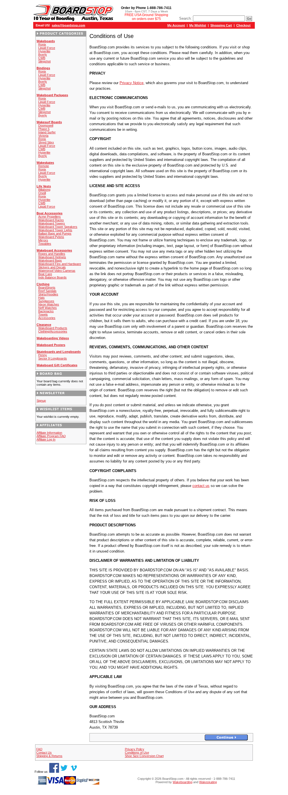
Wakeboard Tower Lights (55, 230)
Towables (44, 243)
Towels (43, 314)
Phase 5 (44, 129)
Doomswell (45, 125)
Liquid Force (46, 48)
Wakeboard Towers (51, 223)
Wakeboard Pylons (51, 237)
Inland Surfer (47, 132)
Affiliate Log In (46, 439)
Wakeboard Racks (51, 220)
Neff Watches (47, 307)
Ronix (42, 44)
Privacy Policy (134, 749)
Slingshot (44, 61)
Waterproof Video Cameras (56, 270)
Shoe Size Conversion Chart (144, 756)
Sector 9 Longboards (52, 358)
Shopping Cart (221, 25)
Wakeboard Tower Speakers (57, 226)
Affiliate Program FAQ (51, 436)
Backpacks (46, 311)
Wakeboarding (182, 782)
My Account (176, 25)
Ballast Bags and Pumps (54, 233)
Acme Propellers (49, 216)
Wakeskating (208, 782)
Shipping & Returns (49, 756)
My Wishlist (197, 25)
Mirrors (43, 240)
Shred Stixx (46, 142)
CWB (41, 58)
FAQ (39, 749)
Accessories (46, 318)
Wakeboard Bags (50, 260)
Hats (41, 297)
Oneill (42, 193)
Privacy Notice (131, 83)
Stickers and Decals (52, 267)
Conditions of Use (137, 752)
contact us (201, 486)
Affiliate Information (49, 432)
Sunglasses (46, 301)
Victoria (43, 135)
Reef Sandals (47, 291)
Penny (42, 355)
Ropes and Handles (51, 253)
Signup (41, 400)
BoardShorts (46, 287)
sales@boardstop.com (68, 25)
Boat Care (45, 274)
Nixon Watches (48, 304)
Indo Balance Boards (52, 277)
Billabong (44, 189)
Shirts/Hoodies (48, 294)
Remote (43, 166)
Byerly (42, 54)
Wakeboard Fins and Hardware (59, 264)
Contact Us (44, 752)
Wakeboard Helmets (52, 257)
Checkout (243, 25)
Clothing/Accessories (52, 331)
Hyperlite (44, 51)
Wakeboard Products (52, 328)
